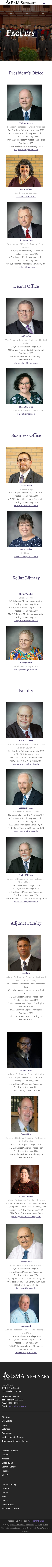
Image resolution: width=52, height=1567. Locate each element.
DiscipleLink (7, 1463)
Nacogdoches (15, 1528)
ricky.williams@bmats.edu (26, 901)
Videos (5, 1501)
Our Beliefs (7, 1421)
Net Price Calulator (10, 1509)
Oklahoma (30, 1525)
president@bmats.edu (26, 196)
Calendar (6, 1429)
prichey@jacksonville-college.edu (26, 1216)
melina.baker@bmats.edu (26, 556)
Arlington (26, 1531)
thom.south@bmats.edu (26, 1352)
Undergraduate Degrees (13, 1437)
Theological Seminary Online (15, 1441)
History (5, 1425)
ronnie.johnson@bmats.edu (26, 764)
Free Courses (8, 1505)
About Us (6, 1417)
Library (5, 1475)
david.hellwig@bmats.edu (26, 363)
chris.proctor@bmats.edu (26, 505)
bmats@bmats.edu (26, 414)
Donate (5, 1489)
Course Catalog (9, 1485)
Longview (38, 1525)
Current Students (10, 1451)
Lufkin (45, 1525)
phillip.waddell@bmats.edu (26, 620)
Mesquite (5, 1528)
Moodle (5, 1459)
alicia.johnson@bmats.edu (26, 669)
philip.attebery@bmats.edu (26, 149)
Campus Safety (8, 1467)
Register (5, 1471)
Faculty (5, 1455)
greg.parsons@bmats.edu (26, 831)
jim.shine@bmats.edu (26, 1288)
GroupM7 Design (37, 1521)
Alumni (5, 1493)
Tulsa (39, 1528)
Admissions (7, 1433)
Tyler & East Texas (17, 1525)
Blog (4, 1497)
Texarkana (46, 1528)
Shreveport (31, 1528)
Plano (24, 1528)
